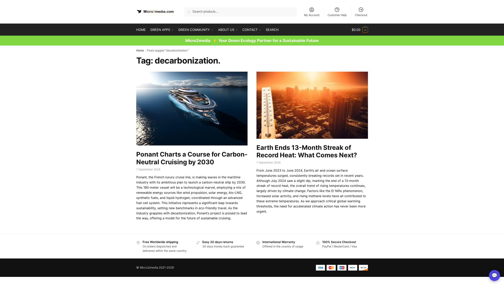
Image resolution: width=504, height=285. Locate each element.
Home (140, 50)
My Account (311, 15)
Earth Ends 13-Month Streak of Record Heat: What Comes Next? (306, 151)
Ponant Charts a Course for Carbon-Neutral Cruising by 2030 (192, 158)
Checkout (361, 15)
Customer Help (337, 15)
